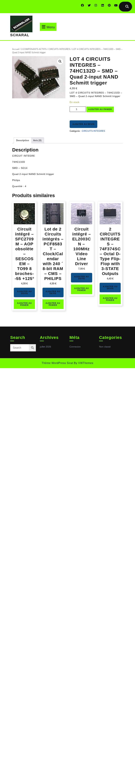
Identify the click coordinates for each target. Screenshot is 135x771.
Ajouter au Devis (83, 124)
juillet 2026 (45, 346)
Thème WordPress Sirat (57, 363)
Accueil (15, 49)
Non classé (105, 346)
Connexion (75, 346)
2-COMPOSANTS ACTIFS (34, 49)
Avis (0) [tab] (37, 140)
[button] (60, 61)
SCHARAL (19, 35)
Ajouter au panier (100, 109)
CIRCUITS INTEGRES (59, 49)
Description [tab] (22, 140)
